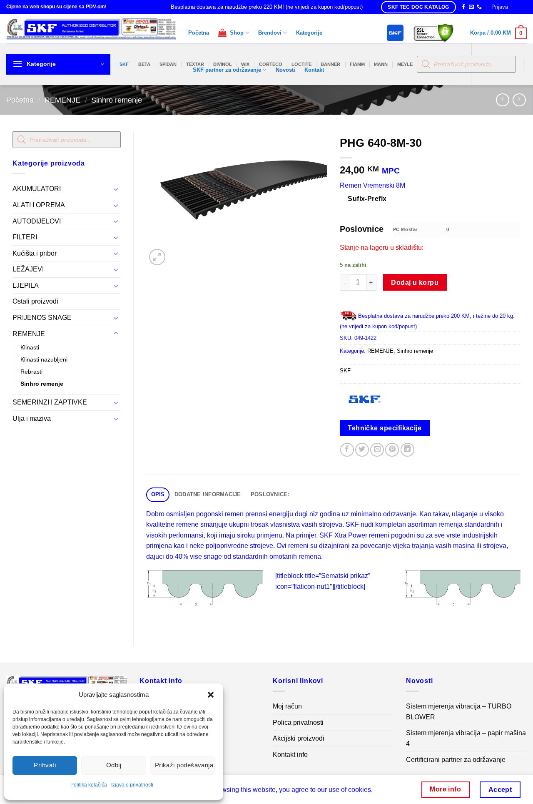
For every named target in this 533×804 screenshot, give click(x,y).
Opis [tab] (158, 494)
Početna (198, 33)
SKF (124, 64)
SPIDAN (168, 64)
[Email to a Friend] (377, 450)
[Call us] (479, 7)
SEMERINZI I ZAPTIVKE (49, 402)
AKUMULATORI (36, 188)
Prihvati (45, 765)
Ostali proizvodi (35, 301)
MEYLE (405, 64)
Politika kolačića (88, 785)
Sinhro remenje (116, 99)
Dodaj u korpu (414, 282)
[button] (211, 695)
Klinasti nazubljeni (43, 359)
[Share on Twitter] (362, 450)
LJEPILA (25, 285)
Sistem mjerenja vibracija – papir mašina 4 (466, 738)
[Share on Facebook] (347, 450)
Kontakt (314, 70)
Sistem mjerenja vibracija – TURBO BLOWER (458, 712)
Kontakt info (290, 754)
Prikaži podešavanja (184, 765)
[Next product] (502, 99)
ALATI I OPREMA (38, 205)
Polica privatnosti (298, 722)
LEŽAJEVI (28, 269)
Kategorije (309, 33)
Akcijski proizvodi (298, 738)
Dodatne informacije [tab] (207, 494)
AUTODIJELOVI (36, 221)
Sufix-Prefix (367, 198)
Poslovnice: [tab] (270, 494)
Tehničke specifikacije (384, 428)
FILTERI (24, 237)
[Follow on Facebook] (463, 7)
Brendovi (269, 33)
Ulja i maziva (31, 418)
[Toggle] (116, 189)
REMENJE (62, 99)
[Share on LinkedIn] (407, 450)
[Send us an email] (471, 7)
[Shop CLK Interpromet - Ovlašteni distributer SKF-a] (91, 29)
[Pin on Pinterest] (392, 450)
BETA (144, 64)
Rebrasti (31, 371)
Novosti (285, 70)
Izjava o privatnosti (132, 785)
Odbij (113, 765)
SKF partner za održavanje (227, 70)
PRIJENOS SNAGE (42, 317)
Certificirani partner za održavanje (456, 759)
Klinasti (29, 347)
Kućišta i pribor (34, 253)
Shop (235, 33)
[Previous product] (519, 99)
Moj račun (287, 706)
